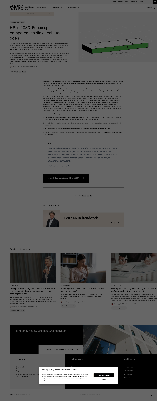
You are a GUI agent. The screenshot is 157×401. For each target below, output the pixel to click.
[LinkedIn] (17, 71)
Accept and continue (104, 375)
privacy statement (76, 376)
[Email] (25, 71)
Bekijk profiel (115, 223)
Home (13, 14)
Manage (104, 379)
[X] (20, 71)
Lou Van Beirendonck (81, 218)
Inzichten (21, 14)
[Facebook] (22, 71)
